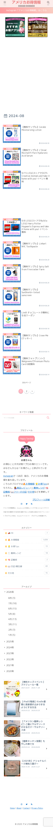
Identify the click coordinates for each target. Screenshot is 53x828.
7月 (12, 603)
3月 (12, 624)
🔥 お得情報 (28, 539)
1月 (11, 634)
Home (12, 808)
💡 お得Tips (28, 546)
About (19, 808)
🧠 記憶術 (28, 559)
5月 (11, 613)
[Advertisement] (26, 70)
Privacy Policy (37, 808)
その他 (31, 491)
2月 (11, 629)
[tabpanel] (15, 27)
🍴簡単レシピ (38, 487)
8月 (11, 598)
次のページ (26, 382)
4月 (12, 619)
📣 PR (28, 533)
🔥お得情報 (28, 483)
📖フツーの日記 (19, 491)
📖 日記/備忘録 (28, 566)
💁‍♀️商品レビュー (22, 487)
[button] (48, 417)
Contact (26, 808)
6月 (12, 608)
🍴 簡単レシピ (28, 553)
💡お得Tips (41, 483)
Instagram (8, 475)
